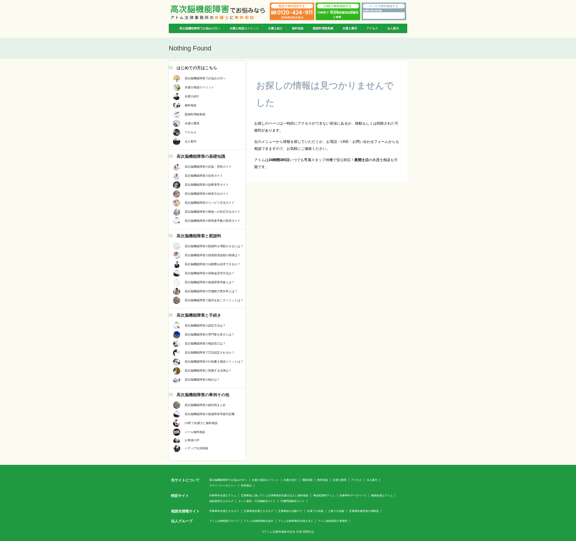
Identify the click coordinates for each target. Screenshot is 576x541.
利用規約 (246, 485)
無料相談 (322, 480)
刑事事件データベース (353, 495)
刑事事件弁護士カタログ (224, 511)
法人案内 (372, 480)
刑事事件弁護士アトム (222, 495)
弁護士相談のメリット (265, 480)
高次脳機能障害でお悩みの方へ (228, 480)
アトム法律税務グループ (224, 521)
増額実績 (307, 480)
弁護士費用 (339, 480)
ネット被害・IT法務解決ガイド (257, 501)
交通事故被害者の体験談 (364, 511)
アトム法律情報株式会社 (258, 521)
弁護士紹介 (290, 480)
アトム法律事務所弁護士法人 (295, 521)
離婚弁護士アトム (382, 495)
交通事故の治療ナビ (290, 511)
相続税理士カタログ (221, 501)
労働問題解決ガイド (292, 501)
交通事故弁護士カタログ (258, 511)
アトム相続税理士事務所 (333, 521)
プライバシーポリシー (222, 485)
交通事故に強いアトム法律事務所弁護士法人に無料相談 (274, 495)
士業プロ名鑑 (336, 511)
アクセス (356, 480)
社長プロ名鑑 (315, 511)
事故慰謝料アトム (324, 495)
